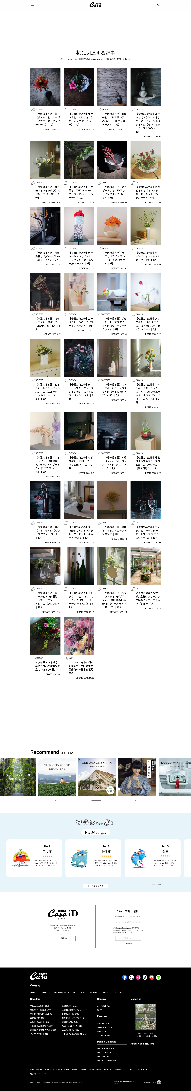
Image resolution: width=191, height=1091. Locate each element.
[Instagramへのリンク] (138, 977)
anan (32, 1069)
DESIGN (34, 992)
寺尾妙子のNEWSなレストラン (41, 1014)
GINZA (66, 1069)
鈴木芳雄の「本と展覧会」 (71, 1014)
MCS (131, 1069)
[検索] (158, 5)
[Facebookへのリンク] (124, 977)
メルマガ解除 (128, 943)
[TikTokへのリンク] (145, 977)
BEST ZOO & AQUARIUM (106, 1060)
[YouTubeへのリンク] (151, 977)
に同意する (127, 928)
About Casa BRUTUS (142, 1043)
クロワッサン (57, 1069)
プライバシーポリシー (123, 928)
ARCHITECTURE (61, 992)
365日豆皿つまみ (103, 1023)
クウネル (118, 1069)
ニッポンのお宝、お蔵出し (71, 1030)
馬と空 (99, 1010)
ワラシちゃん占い (103, 1035)
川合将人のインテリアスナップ (73, 1018)
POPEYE (48, 1069)
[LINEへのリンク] (158, 977)
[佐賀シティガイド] (57, 777)
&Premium (83, 1069)
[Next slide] (134, 800)
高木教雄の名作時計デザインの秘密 (43, 1030)
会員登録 (63, 938)
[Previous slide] (56, 800)
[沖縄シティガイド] (97, 777)
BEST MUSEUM (103, 1056)
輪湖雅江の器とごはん (70, 1006)
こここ (125, 1069)
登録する (128, 938)
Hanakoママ (108, 1069)
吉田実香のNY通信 (37, 1018)
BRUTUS (39, 1069)
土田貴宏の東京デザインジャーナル (75, 1010)
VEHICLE (105, 992)
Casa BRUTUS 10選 (104, 1027)
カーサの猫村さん (103, 1006)
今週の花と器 (102, 1031)
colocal (98, 1069)
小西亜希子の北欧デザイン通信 (41, 1026)
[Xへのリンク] (131, 977)
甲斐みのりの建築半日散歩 (39, 1006)
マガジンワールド (141, 1069)
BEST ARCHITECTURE (106, 1049)
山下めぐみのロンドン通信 (39, 1022)
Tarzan (91, 1069)
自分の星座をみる (95, 886)
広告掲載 (33, 1074)
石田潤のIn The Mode (70, 1022)
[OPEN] (32, 5)
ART (75, 992)
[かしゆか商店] (137, 777)
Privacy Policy (43, 1074)
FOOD (83, 992)
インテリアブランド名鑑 (39, 1034)
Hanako (74, 1069)
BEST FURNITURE (104, 1052)
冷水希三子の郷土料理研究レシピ (74, 1034)
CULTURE (118, 992)
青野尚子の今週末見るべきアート (42, 1010)
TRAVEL (93, 992)
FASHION (45, 992)
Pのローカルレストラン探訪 (72, 1026)
